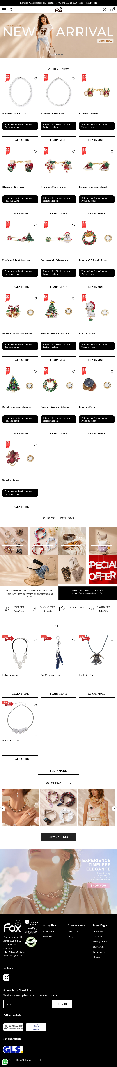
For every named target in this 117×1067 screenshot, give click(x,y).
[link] (29, 593)
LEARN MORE (20, 140)
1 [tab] (56, 54)
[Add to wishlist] (35, 78)
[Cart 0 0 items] (111, 9)
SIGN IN (62, 1004)
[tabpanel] (58, 35)
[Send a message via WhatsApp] (5, 1061)
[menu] (4, 9)
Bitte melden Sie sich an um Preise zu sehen (18, 126)
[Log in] (105, 10)
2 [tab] (59, 54)
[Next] (114, 809)
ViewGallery (58, 837)
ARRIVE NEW (58, 69)
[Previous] (2, 809)
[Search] (11, 10)
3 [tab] (62, 54)
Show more (58, 770)
